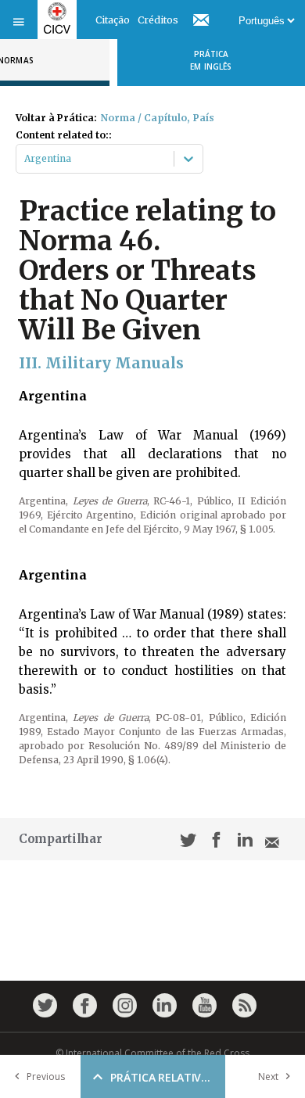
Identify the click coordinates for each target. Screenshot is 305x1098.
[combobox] (25, 158)
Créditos (158, 20)
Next (268, 1076)
